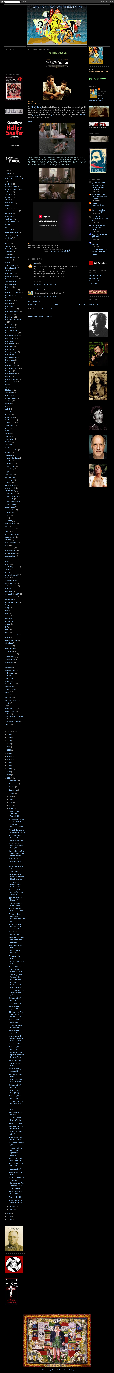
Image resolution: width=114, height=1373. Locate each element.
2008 (9, 1219)
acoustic (8, 205)
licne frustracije (10, 523)
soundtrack (9, 681)
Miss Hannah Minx (11, 534)
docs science (9, 360)
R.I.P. (6, 629)
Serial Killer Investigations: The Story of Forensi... (16, 1183)
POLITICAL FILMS (98, 225)
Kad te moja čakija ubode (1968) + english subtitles (15, 926)
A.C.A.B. (8, 200)
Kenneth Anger (10, 477)
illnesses (8, 433)
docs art (7, 287)
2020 (9, 750)
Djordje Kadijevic (10, 281)
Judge (7, 472)
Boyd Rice (8, 246)
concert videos (10, 265)
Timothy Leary (10, 689)
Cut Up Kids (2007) (15, 1060)
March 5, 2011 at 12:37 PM (45, 296)
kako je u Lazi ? (94, 304)
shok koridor (9, 673)
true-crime (8, 697)
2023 (9, 741)
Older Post (82, 304)
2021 (9, 747)
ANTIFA (7, 224)
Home (57, 304)
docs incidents (10, 325)
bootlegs (8, 243)
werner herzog (10, 711)
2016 (9, 762)
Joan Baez (8, 461)
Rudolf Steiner (10, 648)
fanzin (7, 406)
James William (63, 1370)
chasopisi (8, 260)
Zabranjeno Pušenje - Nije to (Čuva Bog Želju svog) (16, 892)
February (12, 1206)
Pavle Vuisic (9, 599)
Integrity (7, 452)
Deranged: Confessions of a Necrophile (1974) (16, 985)
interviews (8, 455)
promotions (9, 621)
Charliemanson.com (96, 275)
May (11, 802)
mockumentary (10, 537)
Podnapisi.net (94, 281)
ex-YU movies (10, 395)
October (12, 787)
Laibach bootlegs (11, 493)
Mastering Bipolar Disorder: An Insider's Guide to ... (16, 838)
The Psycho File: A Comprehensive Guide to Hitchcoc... (16, 884)
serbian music (10, 657)
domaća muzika (10, 382)
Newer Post (32, 304)
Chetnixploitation (98, 210)
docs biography (10, 290)
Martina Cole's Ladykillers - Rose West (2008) (16, 845)
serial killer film (10, 659)
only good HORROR (12, 594)
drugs (7, 384)
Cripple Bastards (10, 268)
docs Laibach (9, 327)
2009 (9, 1216)
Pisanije (95, 203)
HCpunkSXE (9, 423)
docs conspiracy (10, 295)
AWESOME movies (11, 232)
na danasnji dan (10, 553)
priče (6, 613)
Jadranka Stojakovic (12, 458)
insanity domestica (11, 450)
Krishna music (10, 491)
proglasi (7, 616)
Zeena (7, 724)
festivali (7, 409)
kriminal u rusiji (10, 488)
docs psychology (10, 352)
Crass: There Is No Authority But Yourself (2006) (15, 813)
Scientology (9, 651)
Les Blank (8, 521)
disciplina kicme (10, 276)
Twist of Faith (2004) (16, 1197)
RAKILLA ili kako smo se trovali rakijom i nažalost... (16, 939)
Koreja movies (10, 485)
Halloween (95, 244)
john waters (9, 469)
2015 (9, 765)
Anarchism (8, 213)
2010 (9, 1213)
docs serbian (9, 363)
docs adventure (10, 284)
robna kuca (9, 643)
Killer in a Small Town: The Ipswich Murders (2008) (16, 1014)
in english (8, 436)
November (13, 784)
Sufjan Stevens (10, 684)
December (13, 781)
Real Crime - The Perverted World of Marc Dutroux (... (16, 876)
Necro (7, 570)
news (6, 578)
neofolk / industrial (11, 575)
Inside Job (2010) (15, 1169)
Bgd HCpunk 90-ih (11, 235)
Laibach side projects (12, 501)
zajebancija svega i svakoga (14, 716)
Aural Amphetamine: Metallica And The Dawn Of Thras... (16, 1038)
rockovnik (8, 646)
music (7, 545)
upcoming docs (10, 708)
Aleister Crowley (10, 208)
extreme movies (10, 398)
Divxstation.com (94, 278)
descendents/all (10, 273)
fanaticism (8, 401)
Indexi (7, 447)
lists (6, 526)
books (7, 241)
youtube (7, 714)
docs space (9, 371)
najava (7, 561)
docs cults (8, 303)
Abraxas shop (9, 203)
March (11, 808)
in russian (8, 442)
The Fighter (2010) (15, 1188)
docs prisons (9, 349)
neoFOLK (8, 572)
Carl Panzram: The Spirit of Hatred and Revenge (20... (16, 1054)
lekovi (7, 518)
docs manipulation (11, 330)
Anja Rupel (8, 219)
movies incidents (10, 542)
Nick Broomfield (10, 580)
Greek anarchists (11, 420)
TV (6, 706)
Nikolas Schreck (10, 583)
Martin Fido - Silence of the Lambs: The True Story (16, 869)
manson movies (10, 529)
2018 (9, 756)
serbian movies (10, 654)
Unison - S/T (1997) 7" (16, 1123)
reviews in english (11, 640)
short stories (9, 678)
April (11, 805)
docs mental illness (11, 336)
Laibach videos (10, 510)
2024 (9, 737)
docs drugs (9, 306)
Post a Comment (34, 301)
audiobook (8, 230)
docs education (10, 309)
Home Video (9, 425)
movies (7, 540)
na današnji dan (10, 556)
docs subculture (10, 374)
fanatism (8, 403)
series (7, 665)
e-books (7, 387)
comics (7, 262)
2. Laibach (8, 184)
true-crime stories (11, 700)
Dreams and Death (98, 205)
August (11, 793)
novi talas (8, 588)
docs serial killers (11, 365)
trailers (7, 692)
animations (8, 216)
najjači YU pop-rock (11, 567)
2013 (9, 772)
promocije (8, 618)
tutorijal (7, 703)
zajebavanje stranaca (12, 721)
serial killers (9, 662)
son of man (37, 290)
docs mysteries (10, 344)
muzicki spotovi (10, 550)
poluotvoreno (97, 243)
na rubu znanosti (11, 559)
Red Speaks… (96, 238)
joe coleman (9, 463)
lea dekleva (9, 512)
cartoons (8, 254)
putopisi (7, 624)
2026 (9, 734)
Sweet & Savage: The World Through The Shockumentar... (16, 853)
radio (6, 632)
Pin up (7, 605)
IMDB (30, 121)
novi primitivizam (10, 586)
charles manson (10, 257)
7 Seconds (8, 194)
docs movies (9, 338)
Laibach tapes (10, 507)
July (10, 796)
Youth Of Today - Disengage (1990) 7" (16, 861)
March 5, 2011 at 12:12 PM (45, 284)
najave (7, 564)
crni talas (8, 271)
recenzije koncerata (12, 635)
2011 (9, 778)
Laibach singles (10, 504)
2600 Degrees (72, 1370)
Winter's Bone (36, 107)
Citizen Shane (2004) (16, 1003)
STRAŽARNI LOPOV (99, 194)
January (12, 1209)
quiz (6, 627)
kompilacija (9, 480)
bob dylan (8, 238)
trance (7, 695)
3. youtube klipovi (11, 187)
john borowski (9, 466)
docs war (8, 376)
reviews (7, 637)
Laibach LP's (9, 499)
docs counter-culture (12, 298)
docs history (9, 317)
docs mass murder (11, 333)
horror (7, 428)
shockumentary (10, 670)
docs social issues (11, 368)
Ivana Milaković (97, 217)
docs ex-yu (8, 314)
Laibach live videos (11, 496)
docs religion (9, 354)
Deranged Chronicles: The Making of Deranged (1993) (16, 969)
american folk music (12, 211)
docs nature (9, 346)
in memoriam (9, 439)
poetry (7, 608)
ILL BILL (8, 431)
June (11, 799)
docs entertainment (11, 311)
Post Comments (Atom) (46, 309)
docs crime (8, 301)
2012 (9, 775)
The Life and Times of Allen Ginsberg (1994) (16, 992)
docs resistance (10, 357)
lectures (7, 515)
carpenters (8, 252)
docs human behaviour (13, 320)
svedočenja (9, 686)
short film (8, 676)
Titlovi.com (93, 283)
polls (6, 610)
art (6, 227)
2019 (9, 753)
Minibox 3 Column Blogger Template (47, 1370)
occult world (9, 591)
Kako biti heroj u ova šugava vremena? (99, 250)
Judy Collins (9, 474)
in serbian (8, 444)
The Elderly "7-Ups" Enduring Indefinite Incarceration (98, 187)
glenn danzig (9, 417)
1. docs (7, 173)
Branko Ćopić (9, 249)
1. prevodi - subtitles (12, 176)
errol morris (9, 393)
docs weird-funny (11, 379)
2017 (9, 759)
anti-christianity (10, 222)
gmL (34, 263)
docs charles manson (12, 292)
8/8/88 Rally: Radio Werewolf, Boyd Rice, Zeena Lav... (16, 977)
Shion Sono (9, 667)
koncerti (7, 482)
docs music (9, 341)
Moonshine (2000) (15, 1044)
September (13, 790)
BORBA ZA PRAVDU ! (16, 1177)
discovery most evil (11, 279)
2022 (9, 744)
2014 (9, 769)
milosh (94, 254)
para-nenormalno (11, 597)
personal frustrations (12, 602)
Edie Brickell (9, 390)
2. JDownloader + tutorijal (14, 179)
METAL (7, 531)
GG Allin (7, 414)
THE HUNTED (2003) (98, 212)
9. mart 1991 (9, 197)
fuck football (9, 412)
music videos (9, 548)
